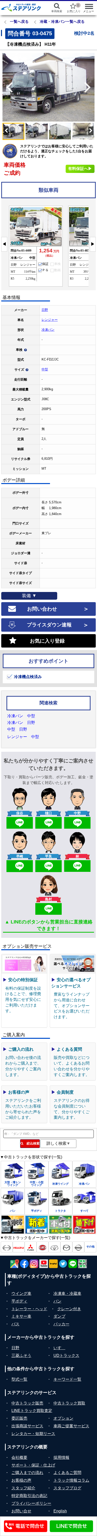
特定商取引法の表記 (29, 1496)
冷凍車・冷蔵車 (67, 1293)
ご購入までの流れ (27, 1473)
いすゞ (59, 1348)
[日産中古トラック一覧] (78, 1247)
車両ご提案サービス (71, 1426)
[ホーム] (22, 7)
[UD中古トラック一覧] (42, 1247)
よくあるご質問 (67, 1473)
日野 (45, 310)
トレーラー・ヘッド (29, 1309)
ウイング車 (21, 1293)
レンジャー (50, 320)
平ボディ (19, 1301)
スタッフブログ (67, 1488)
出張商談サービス (27, 1426)
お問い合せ (21, 1511)
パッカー (61, 1324)
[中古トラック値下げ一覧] (84, 1224)
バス (15, 1324)
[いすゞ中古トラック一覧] (19, 1247)
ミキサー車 (21, 1316)
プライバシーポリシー (31, 1503)
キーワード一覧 (67, 1379)
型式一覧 (19, 1379)
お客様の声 (21, 1480)
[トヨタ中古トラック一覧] (54, 1247)
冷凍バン (48, 329)
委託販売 (19, 1418)
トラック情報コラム (71, 1480)
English (60, 1511)
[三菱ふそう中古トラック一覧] (31, 1247)
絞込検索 (31, 1143)
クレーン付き (69, 1309)
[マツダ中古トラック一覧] (66, 1247)
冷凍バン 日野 (21, 722)
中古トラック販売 (27, 1403)
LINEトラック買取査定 (31, 1410)
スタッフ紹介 (23, 1488)
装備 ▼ (29, 595)
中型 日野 (17, 729)
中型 (45, 369)
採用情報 (61, 1457)
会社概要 (19, 1457)
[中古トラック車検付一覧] (60, 1224)
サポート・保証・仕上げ (33, 1465)
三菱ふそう (21, 1355)
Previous (7, 87)
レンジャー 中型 (23, 737)
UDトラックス (66, 1355)
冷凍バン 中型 (21, 716)
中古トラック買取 (69, 1403)
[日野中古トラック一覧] (7, 1247)
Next (89, 87)
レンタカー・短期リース (33, 1434)
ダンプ (59, 1316)
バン (57, 1301)
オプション (63, 1418)
